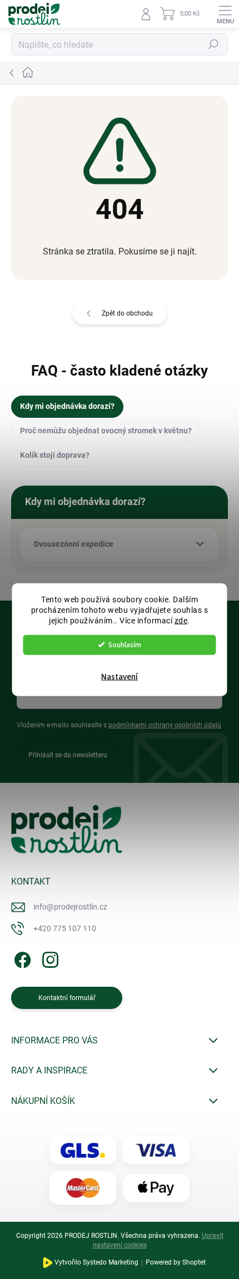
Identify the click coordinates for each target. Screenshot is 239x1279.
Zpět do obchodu (127, 313)
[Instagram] (48, 958)
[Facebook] (21, 958)
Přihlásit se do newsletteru (67, 755)
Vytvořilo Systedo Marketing (96, 1263)
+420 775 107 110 (64, 928)
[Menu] (225, 14)
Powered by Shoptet (176, 1263)
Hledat (213, 44)
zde (181, 620)
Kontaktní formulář (67, 998)
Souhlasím (124, 644)
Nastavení (119, 676)
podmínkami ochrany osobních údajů (164, 725)
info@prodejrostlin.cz (70, 906)
